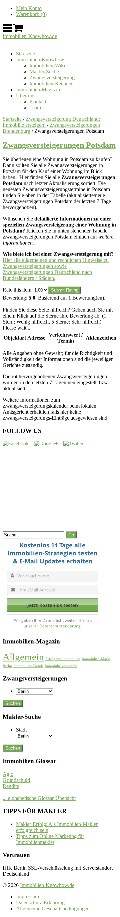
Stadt (21, 730)
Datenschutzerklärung (60, 626)
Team (35, 107)
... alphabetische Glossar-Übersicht (39, 798)
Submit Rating (64, 290)
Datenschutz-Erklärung (40, 902)
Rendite (11, 786)
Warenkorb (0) (31, 14)
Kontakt (37, 101)
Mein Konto (29, 8)
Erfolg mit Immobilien (62, 659)
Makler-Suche (44, 71)
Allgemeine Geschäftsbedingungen (53, 908)
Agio (8, 774)
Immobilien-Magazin (38, 89)
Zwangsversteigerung (52, 77)
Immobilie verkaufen (61, 666)
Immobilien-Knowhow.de (30, 36)
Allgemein (23, 656)
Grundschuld (16, 780)
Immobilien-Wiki (47, 65)
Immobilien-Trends (28, 666)
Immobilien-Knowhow (40, 59)
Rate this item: (18, 290)
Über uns (25, 95)
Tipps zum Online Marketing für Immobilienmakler (50, 839)
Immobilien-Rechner (51, 83)
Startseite (25, 53)
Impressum (27, 896)
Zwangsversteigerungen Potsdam (59, 145)
